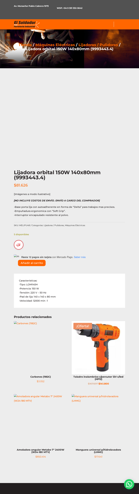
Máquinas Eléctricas (55, 45)
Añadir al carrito (32, 263)
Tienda (25, 45)
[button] (129, 484)
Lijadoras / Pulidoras (98, 45)
